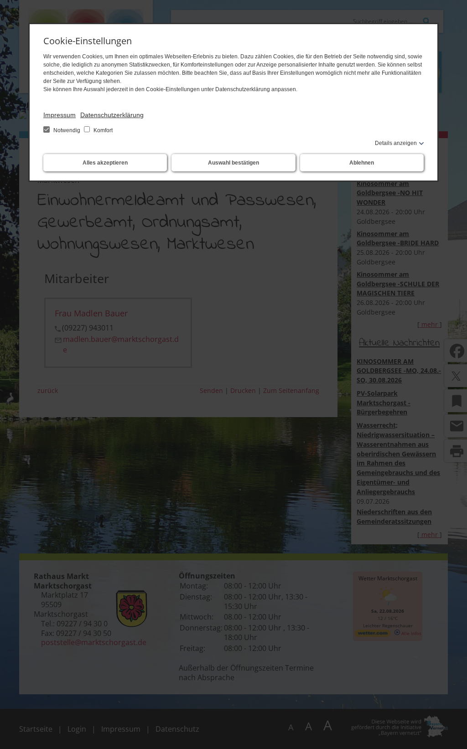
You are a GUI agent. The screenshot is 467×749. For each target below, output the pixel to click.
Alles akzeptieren (105, 163)
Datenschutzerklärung (112, 115)
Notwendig (67, 130)
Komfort (102, 130)
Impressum (59, 115)
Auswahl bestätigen (233, 163)
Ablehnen (361, 163)
